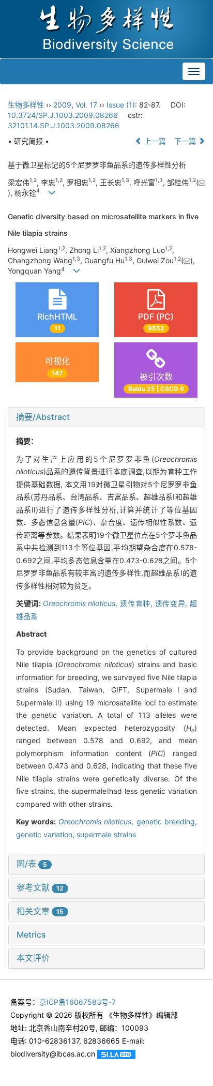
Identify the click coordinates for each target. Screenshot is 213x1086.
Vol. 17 (86, 104)
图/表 (32, 863)
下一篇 (186, 141)
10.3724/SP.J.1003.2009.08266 (63, 115)
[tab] (106, 417)
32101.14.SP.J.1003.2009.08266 (63, 125)
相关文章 (40, 911)
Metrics (31, 934)
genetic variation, (46, 834)
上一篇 (154, 141)
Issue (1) (120, 104)
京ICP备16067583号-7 (77, 1002)
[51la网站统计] (116, 1053)
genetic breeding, (166, 821)
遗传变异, (172, 603)
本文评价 (33, 958)
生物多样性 (26, 104)
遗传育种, (137, 603)
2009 (62, 104)
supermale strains (106, 834)
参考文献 (40, 887)
